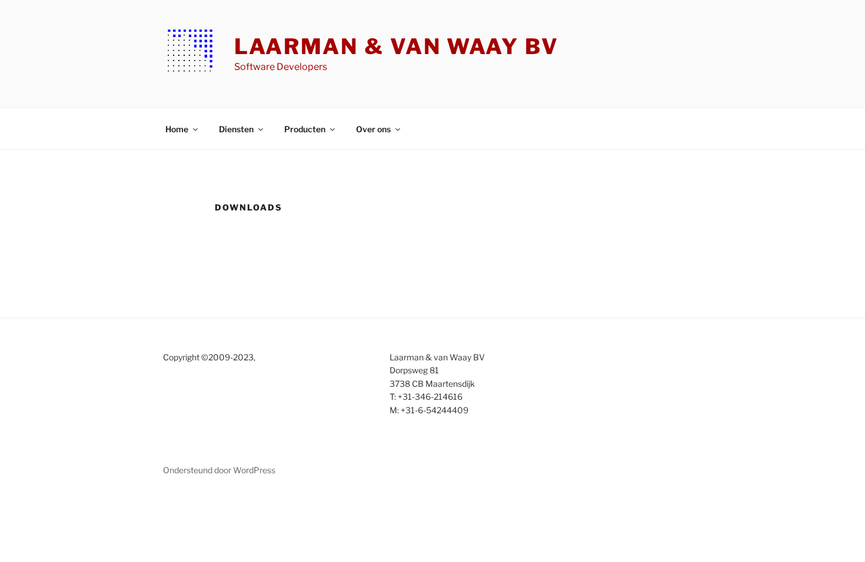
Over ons (373, 129)
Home (176, 129)
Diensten (236, 129)
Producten (304, 129)
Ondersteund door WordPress (219, 470)
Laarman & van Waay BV (396, 46)
